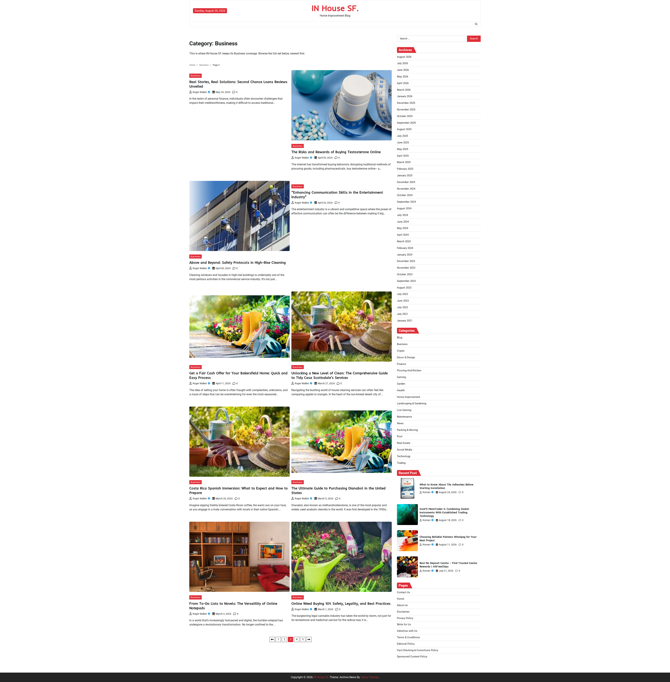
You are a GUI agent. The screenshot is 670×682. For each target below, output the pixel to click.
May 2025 (402, 149)
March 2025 (404, 162)
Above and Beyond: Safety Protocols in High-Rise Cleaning (237, 262)
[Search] (476, 24)
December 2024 (406, 182)
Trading (401, 462)
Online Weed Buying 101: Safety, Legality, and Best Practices (340, 603)
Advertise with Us (407, 630)
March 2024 (404, 241)
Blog (399, 337)
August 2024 (404, 208)
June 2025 (403, 142)
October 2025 (404, 116)
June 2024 (403, 221)
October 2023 (404, 274)
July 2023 (402, 294)
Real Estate (403, 443)
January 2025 (404, 175)
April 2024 (403, 234)
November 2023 (406, 267)
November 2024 (406, 188)
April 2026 (403, 83)
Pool (399, 436)
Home (400, 598)
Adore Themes (369, 677)
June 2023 (403, 300)
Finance (401, 364)
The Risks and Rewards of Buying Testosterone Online (336, 152)
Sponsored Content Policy (412, 656)
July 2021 (402, 314)
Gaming (401, 377)
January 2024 (404, 254)
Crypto (401, 350)
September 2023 (406, 281)
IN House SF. (335, 8)
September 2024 (406, 201)
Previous (272, 639)
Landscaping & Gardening (411, 403)
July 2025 (402, 135)
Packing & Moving (407, 430)
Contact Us (403, 592)
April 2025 (403, 155)
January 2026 (404, 96)
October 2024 (404, 195)
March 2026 (404, 89)
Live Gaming (404, 410)
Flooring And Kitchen (409, 370)
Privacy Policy (405, 618)
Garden (401, 383)
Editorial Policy (406, 643)
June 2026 (403, 70)
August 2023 (404, 287)
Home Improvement (408, 397)
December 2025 (406, 102)
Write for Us (404, 624)
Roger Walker (200, 92)
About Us (402, 605)
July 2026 (402, 63)
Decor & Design (406, 357)
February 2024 (405, 248)
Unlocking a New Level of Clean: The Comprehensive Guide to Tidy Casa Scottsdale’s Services (339, 375)
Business (195, 75)
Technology (403, 456)
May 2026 (402, 76)
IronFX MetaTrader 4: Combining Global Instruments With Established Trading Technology (444, 512)
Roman (426, 492)
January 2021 (404, 320)
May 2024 (402, 228)
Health (401, 390)
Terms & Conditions (408, 637)
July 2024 (402, 215)
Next (308, 639)
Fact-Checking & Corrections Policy (417, 650)
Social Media (404, 449)
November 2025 (406, 109)
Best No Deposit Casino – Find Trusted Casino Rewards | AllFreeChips (448, 564)
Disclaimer (403, 611)
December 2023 (406, 261)
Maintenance (404, 416)
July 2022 (402, 307)
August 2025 (404, 129)
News (400, 423)
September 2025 (406, 122)
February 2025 (405, 168)
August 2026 (404, 56)
